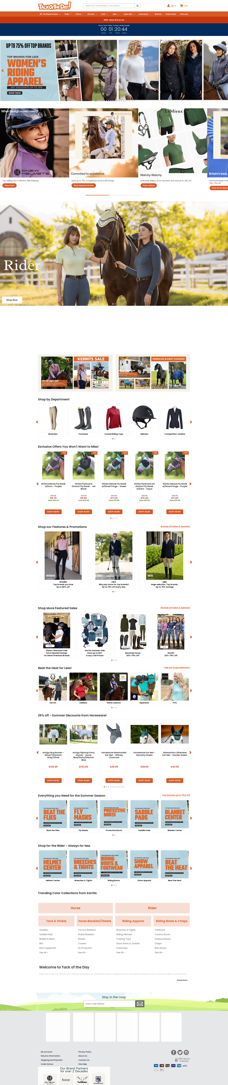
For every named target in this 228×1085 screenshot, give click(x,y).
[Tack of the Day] (54, 5)
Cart (186, 6)
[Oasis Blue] (144, 1015)
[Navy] (137, 1023)
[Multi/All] (144, 1031)
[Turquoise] (159, 1015)
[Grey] (174, 1023)
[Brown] (166, 1023)
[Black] (137, 1031)
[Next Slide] (225, 70)
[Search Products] (137, 6)
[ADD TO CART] (53, 514)
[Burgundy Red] (152, 1023)
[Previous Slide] (2, 70)
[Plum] (166, 1015)
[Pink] (144, 1023)
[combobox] (111, 5)
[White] (137, 1015)
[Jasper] (152, 1015)
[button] (93, 100)
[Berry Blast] (174, 1015)
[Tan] (159, 1023)
